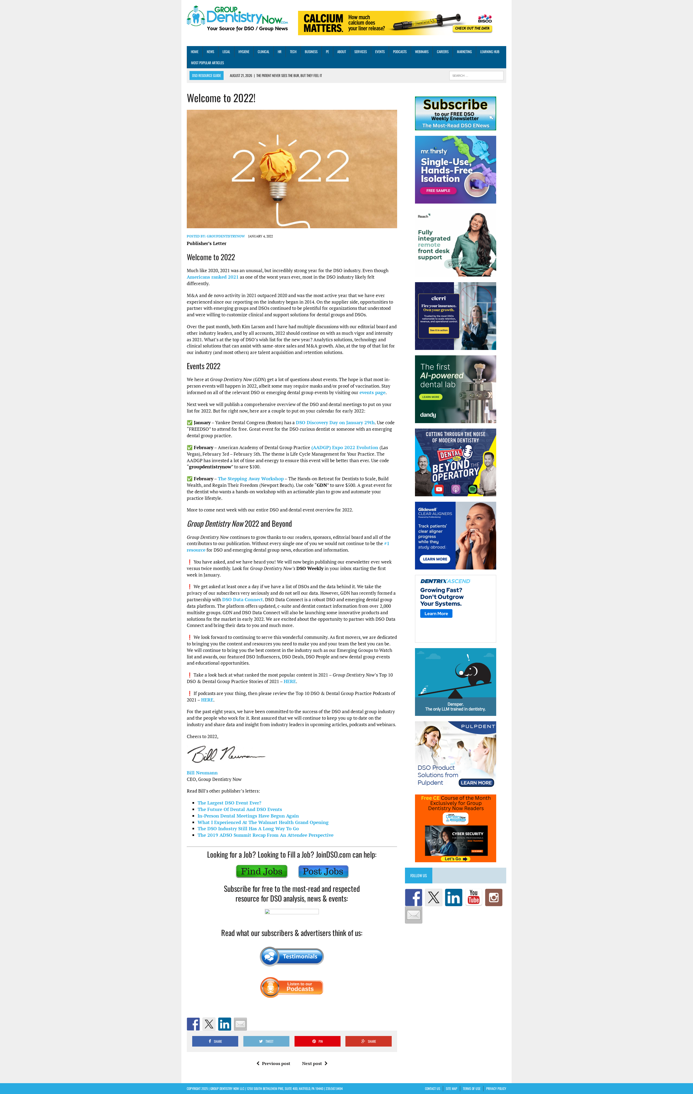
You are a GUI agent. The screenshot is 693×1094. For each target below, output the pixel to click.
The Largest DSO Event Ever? (229, 803)
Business (311, 51)
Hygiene (243, 51)
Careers (443, 51)
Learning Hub (489, 51)
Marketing (464, 51)
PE (327, 51)
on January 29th (335, 422)
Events (380, 51)
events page (372, 392)
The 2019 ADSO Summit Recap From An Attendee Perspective (266, 835)
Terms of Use (471, 1088)
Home (194, 51)
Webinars (422, 51)
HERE (290, 681)
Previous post (276, 1063)
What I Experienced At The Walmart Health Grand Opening (263, 822)
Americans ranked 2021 (213, 277)
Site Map (451, 1088)
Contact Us (432, 1088)
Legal (226, 51)
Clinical (263, 51)
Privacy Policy (496, 1088)
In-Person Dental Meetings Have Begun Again (248, 816)
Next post (312, 1063)
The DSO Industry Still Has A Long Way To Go (248, 828)
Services (360, 51)
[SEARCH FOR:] (476, 75)
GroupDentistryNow (226, 236)
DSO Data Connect (242, 599)
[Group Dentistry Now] (237, 19)
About (341, 51)
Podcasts (400, 51)
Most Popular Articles (207, 62)
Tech (293, 51)
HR (280, 51)
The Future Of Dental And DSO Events (240, 809)
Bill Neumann (202, 773)
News (210, 51)
